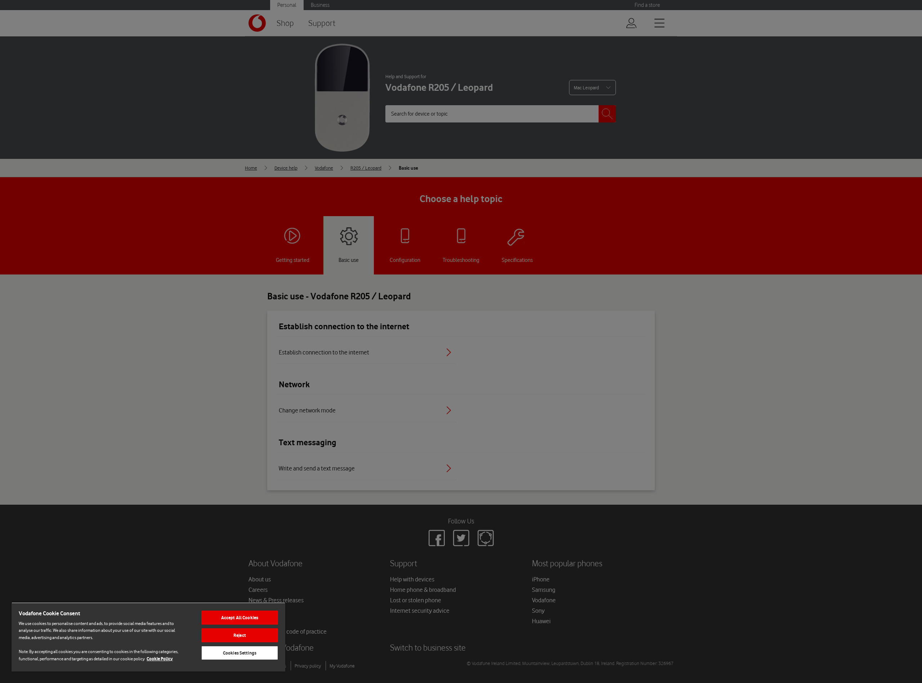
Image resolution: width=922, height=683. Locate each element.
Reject (239, 635)
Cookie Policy (160, 658)
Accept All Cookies (239, 617)
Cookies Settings (239, 653)
